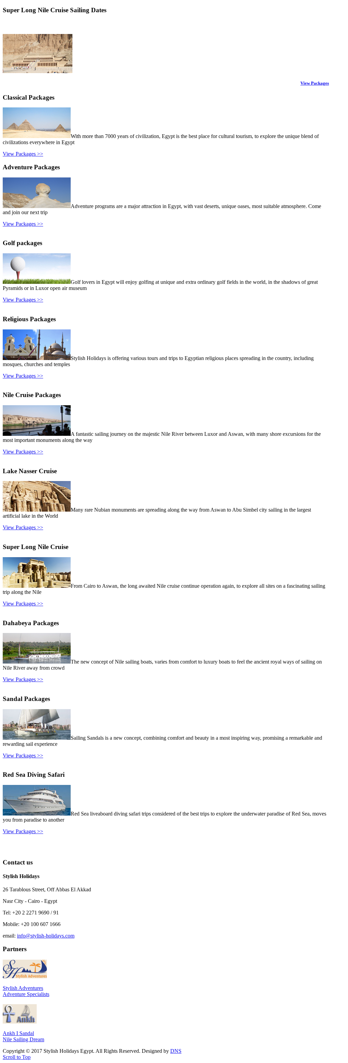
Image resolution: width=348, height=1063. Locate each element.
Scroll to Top (17, 1057)
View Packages (314, 83)
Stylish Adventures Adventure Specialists (26, 991)
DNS (175, 1051)
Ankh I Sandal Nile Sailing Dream (23, 1036)
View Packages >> (23, 154)
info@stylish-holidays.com (45, 936)
